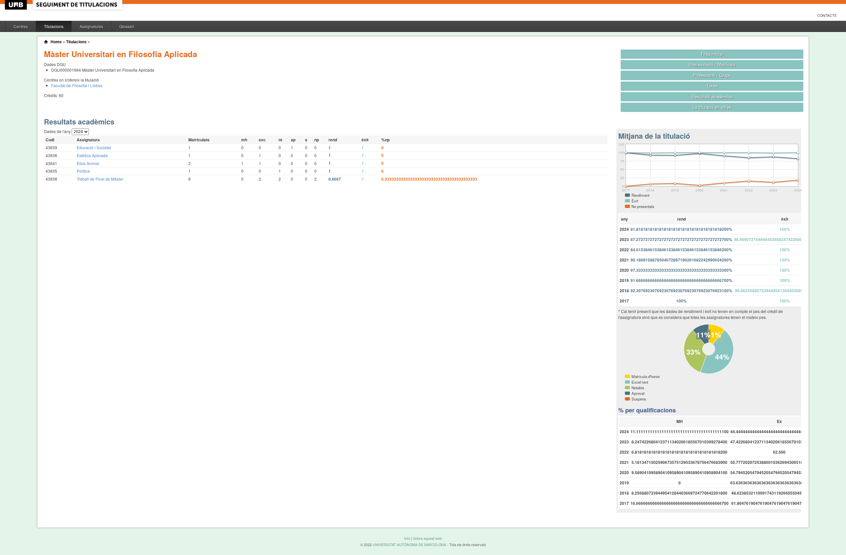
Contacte (827, 15)
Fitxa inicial (712, 54)
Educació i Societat (94, 147)
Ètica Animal (88, 163)
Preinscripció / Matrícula (712, 64)
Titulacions (53, 26)
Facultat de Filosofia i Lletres (76, 85)
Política (83, 171)
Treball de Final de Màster (100, 179)
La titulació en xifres (712, 107)
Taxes (712, 86)
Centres (21, 26)
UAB (16, 5)
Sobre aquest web (427, 538)
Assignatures (91, 26)
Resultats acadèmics (712, 96)
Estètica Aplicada (92, 155)
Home (56, 42)
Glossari (126, 26)
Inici (407, 538)
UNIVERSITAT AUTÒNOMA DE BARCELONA (409, 544)
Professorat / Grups (712, 75)
